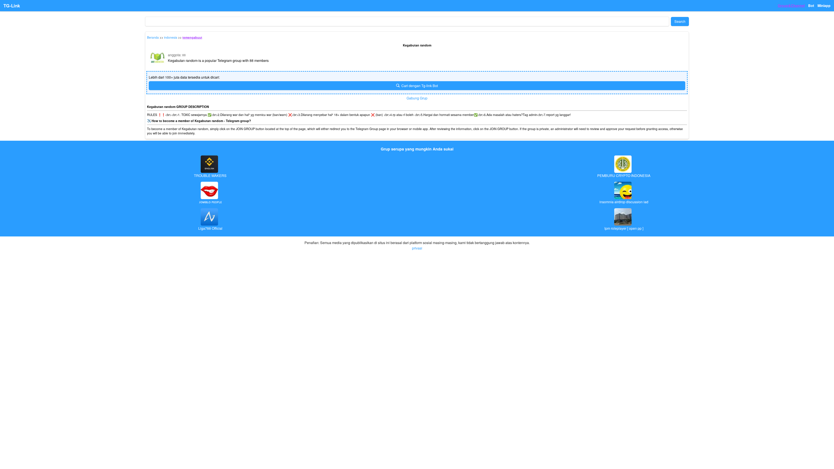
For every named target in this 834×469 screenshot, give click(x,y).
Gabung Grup (417, 98)
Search (679, 21)
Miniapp (824, 5)
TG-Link (11, 6)
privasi (417, 248)
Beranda (153, 37)
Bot (811, 5)
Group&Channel (791, 5)
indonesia (170, 37)
